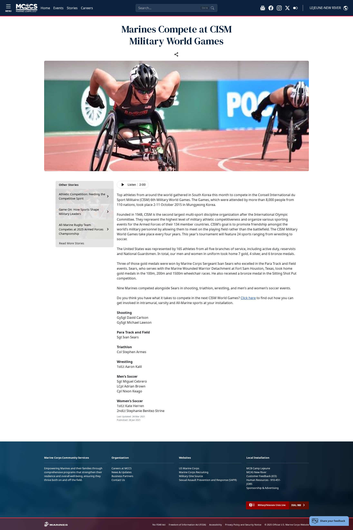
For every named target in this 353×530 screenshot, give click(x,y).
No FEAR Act (158, 524)
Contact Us (118, 480)
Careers (87, 8)
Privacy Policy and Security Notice (243, 524)
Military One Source (191, 476)
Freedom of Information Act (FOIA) (187, 524)
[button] (270, 8)
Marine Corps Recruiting (193, 472)
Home (45, 8)
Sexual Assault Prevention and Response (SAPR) (208, 480)
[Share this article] (176, 54)
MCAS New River (256, 472)
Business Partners (122, 476)
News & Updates (122, 472)
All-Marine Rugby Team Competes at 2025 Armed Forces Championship (81, 229)
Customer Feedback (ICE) (261, 476)
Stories (72, 8)
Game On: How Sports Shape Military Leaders (79, 212)
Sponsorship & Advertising (262, 488)
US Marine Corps (189, 468)
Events (58, 8)
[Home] (26, 8)
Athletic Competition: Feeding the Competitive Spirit (82, 196)
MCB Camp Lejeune (258, 468)
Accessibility (215, 524)
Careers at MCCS (122, 468)
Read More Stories (71, 243)
